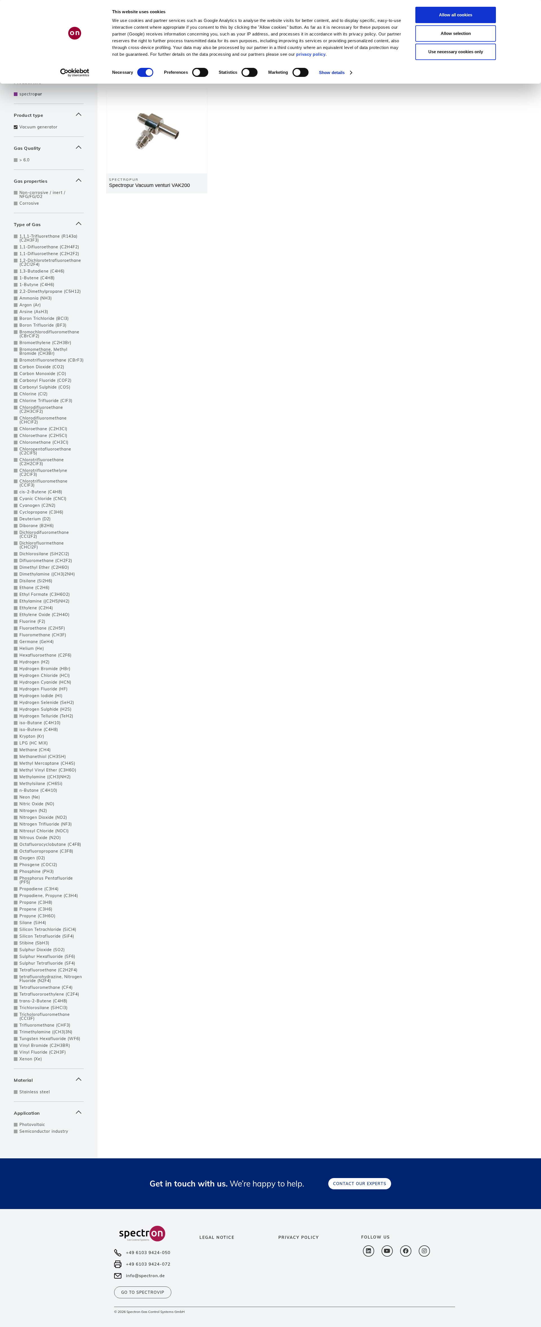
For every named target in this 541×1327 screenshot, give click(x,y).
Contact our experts (359, 1183)
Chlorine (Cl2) (33, 394)
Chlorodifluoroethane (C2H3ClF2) (41, 409)
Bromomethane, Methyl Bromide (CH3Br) (43, 351)
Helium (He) (31, 648)
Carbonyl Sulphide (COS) (44, 387)
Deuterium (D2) (35, 519)
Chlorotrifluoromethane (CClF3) (43, 483)
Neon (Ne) (29, 797)
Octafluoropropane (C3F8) (46, 851)
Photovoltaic (32, 1125)
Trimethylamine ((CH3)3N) (45, 1032)
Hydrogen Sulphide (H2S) (45, 709)
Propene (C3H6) (35, 909)
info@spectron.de (145, 1275)
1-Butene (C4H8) (37, 278)
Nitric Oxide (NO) (36, 804)
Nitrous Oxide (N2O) (40, 838)
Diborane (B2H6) (36, 526)
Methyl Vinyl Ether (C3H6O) (47, 770)
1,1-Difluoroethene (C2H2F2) (49, 254)
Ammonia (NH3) (35, 298)
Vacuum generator (38, 127)
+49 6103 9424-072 (148, 1264)
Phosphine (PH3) (36, 871)
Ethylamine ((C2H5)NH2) (44, 601)
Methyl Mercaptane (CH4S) (47, 763)
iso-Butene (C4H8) (38, 729)
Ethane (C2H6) (34, 588)
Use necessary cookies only (455, 51)
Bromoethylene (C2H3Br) (45, 343)
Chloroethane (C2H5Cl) (43, 436)
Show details (332, 72)
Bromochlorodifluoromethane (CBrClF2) (49, 334)
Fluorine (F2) (32, 621)
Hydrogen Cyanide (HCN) (45, 682)
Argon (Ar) (30, 305)
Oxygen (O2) (32, 858)
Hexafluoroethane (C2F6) (45, 655)
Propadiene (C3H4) (39, 889)
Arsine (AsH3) (33, 312)
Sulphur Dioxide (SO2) (42, 950)
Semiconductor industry (43, 1131)
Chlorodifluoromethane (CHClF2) (43, 420)
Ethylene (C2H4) (36, 608)
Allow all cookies (455, 14)
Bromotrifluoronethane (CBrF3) (51, 360)
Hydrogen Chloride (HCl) (44, 675)
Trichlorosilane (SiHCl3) (43, 1008)
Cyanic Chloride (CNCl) (42, 499)
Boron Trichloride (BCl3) (44, 318)
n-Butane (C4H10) (38, 790)
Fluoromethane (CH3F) (42, 635)
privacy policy (310, 54)
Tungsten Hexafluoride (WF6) (49, 1039)
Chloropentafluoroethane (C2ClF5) (45, 451)
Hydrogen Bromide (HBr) (44, 669)
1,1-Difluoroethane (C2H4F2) (49, 247)
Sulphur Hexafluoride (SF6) (47, 956)
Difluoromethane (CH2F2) (45, 561)
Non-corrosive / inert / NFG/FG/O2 (42, 195)
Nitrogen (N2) (33, 811)
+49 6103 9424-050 (148, 1252)
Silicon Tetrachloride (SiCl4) (47, 929)
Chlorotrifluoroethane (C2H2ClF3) (41, 462)
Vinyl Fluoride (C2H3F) (42, 1052)
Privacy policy (298, 1237)
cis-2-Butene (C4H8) (40, 492)
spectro (30, 94)
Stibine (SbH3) (34, 943)
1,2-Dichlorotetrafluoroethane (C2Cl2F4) (50, 262)
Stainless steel (34, 1092)
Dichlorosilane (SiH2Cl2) (44, 554)
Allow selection (456, 33)
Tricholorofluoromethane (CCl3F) (44, 1016)
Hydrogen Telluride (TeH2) (46, 716)
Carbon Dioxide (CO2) (41, 367)
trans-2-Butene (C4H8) (43, 1001)
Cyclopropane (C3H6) (41, 512)
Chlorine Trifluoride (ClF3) (45, 401)
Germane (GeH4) (36, 642)
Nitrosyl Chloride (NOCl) (44, 831)
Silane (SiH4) (32, 923)
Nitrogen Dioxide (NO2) (43, 817)
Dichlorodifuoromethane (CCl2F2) (44, 534)
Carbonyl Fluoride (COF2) (45, 380)
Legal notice (216, 1237)
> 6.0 (24, 160)
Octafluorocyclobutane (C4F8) (50, 844)
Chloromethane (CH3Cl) (43, 442)
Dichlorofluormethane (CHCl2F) (41, 545)
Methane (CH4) (35, 750)
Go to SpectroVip (142, 1292)
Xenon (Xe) (30, 1059)
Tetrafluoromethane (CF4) (46, 987)
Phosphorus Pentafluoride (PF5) (46, 880)
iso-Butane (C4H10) (40, 723)
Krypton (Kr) (31, 736)
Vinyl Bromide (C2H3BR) (44, 1045)
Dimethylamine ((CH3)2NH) (47, 574)
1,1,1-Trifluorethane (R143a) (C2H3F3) (48, 238)
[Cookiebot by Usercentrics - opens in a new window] (74, 72)
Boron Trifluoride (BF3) (42, 325)
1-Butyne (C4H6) (36, 285)
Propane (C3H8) (35, 902)
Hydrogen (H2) (34, 662)
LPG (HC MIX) (33, 743)
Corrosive (29, 203)
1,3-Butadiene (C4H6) (42, 271)
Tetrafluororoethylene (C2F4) (49, 994)
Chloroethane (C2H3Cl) (43, 429)
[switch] (200, 72)
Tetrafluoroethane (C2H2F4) (48, 970)
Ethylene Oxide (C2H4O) (44, 615)
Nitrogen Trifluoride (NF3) (45, 824)
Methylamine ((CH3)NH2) (45, 777)
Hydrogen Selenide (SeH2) (46, 702)
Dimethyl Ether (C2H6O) (44, 567)
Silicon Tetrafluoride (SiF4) (46, 936)
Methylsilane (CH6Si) (41, 784)
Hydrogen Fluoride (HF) (43, 689)
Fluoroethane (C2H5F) (42, 628)
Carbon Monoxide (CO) (42, 374)
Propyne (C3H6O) (37, 916)
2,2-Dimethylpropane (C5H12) (50, 291)
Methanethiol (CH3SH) (42, 757)
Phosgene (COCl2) (38, 865)
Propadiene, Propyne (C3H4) (48, 896)
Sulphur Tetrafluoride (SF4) (47, 963)
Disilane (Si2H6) (35, 581)
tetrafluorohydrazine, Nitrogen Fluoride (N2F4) (50, 979)
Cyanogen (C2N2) (37, 505)
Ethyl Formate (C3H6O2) (44, 594)
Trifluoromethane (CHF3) (44, 1025)
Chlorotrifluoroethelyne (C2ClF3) (43, 472)
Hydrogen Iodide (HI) (41, 696)
